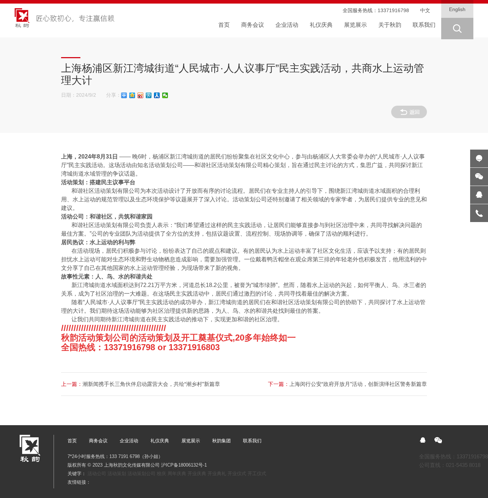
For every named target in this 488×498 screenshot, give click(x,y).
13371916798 (393, 10)
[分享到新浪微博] (141, 95)
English (457, 9)
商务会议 (98, 440)
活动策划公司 (141, 473)
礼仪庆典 (159, 440)
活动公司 (97, 473)
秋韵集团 (221, 440)
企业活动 (129, 440)
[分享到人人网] (157, 95)
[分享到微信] (165, 95)
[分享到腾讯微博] (149, 95)
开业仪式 (237, 473)
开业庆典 (197, 473)
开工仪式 (257, 473)
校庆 (161, 473)
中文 (425, 10)
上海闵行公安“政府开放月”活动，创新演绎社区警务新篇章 (347, 384)
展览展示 (190, 440)
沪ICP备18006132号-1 (184, 465)
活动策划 (117, 473)
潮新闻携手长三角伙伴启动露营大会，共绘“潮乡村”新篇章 (140, 384)
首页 (72, 440)
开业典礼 (217, 473)
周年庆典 (177, 473)
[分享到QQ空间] (132, 95)
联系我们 (252, 440)
